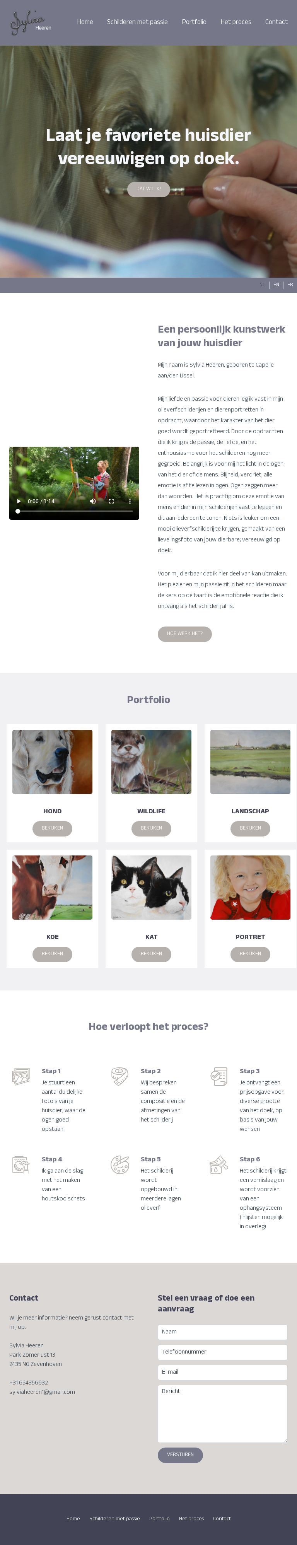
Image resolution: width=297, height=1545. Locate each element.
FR (290, 285)
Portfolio (194, 23)
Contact (276, 23)
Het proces (235, 23)
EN (276, 285)
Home (85, 23)
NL (262, 285)
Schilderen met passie (137, 23)
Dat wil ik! (149, 189)
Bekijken (52, 828)
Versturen (180, 1455)
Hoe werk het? (185, 634)
